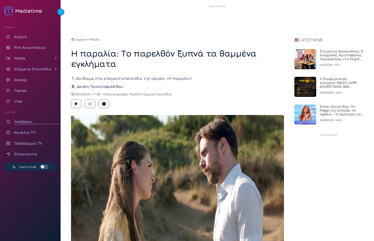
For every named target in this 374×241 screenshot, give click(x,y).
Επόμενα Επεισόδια (155, 94)
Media (94, 39)
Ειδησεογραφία (115, 94)
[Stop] (104, 103)
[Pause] (90, 103)
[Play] (76, 103)
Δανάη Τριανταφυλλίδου (100, 86)
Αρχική (80, 39)
